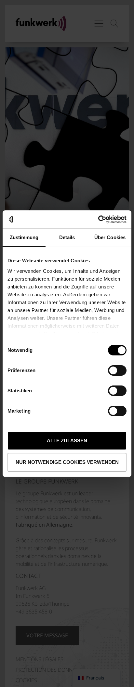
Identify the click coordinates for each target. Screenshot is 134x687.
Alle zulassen (67, 440)
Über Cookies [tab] (110, 237)
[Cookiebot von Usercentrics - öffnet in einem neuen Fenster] (98, 219)
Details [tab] (67, 237)
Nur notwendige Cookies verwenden (67, 462)
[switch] (117, 370)
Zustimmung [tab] (24, 237)
